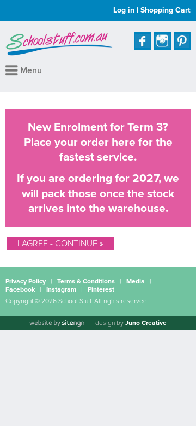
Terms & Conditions (86, 281)
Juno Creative (146, 323)
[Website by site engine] (56, 323)
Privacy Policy (25, 281)
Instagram (61, 289)
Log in (123, 10)
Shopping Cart (165, 10)
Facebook (20, 289)
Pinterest (101, 289)
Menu (30, 70)
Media (135, 281)
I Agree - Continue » (60, 243)
